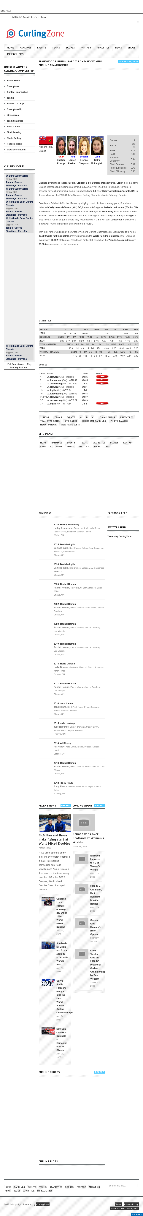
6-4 (99, 219)
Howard (62, 215)
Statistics (99, 442)
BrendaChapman (84, 161)
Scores (70, 47)
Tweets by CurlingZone (119, 536)
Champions (13, 86)
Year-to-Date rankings (120, 240)
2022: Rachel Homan (65, 604)
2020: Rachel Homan (65, 623)
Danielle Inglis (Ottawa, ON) (106, 182)
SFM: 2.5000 (13, 126)
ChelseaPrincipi (61, 161)
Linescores (13, 115)
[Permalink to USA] (48, 982)
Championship (14, 109)
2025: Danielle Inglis (64, 544)
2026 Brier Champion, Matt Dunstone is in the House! (96, 894)
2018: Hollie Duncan (64, 663)
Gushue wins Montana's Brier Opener (95, 927)
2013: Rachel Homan (65, 763)
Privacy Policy (131, 1204)
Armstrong (107, 211)
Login (44, 17)
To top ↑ (137, 1214)
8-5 (118, 215)
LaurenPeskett (72, 161)
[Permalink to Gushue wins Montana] (81, 923)
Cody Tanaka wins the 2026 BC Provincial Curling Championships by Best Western (98, 964)
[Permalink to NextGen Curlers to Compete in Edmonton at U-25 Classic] (48, 1031)
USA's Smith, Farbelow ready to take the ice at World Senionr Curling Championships (64, 996)
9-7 (86, 397)
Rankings (25, 47)
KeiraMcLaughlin (97, 161)
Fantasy (86, 47)
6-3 (94, 191)
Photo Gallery (14, 138)
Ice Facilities (15, 54)
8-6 (79, 207)
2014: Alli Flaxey (62, 743)
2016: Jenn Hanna (63, 703)
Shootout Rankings (94, 421)
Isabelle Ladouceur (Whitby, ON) (121, 207)
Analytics (103, 47)
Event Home (13, 80)
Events (41, 47)
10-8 (90, 211)
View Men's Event (16, 149)
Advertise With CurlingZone (124, 1208)
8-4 (87, 182)
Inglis (131, 215)
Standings (11, 185)
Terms (118, 1204)
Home (10, 47)
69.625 (42, 244)
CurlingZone (42, 1204)
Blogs (131, 47)
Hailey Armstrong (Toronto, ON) (118, 191)
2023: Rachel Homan (65, 584)
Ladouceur (116, 219)
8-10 (86, 383)
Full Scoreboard (15, 364)
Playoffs (22, 185)
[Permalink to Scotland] (48, 945)
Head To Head (14, 143)
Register (35, 17)
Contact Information (17, 92)
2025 (42, 333)
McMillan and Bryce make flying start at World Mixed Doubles (54, 839)
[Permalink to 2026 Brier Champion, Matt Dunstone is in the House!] (81, 889)
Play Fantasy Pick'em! (21, 365)
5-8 (85, 390)
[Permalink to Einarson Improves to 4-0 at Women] (81, 858)
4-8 (85, 403)
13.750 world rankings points (54, 236)
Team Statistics (15, 120)
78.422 (54, 240)
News (118, 47)
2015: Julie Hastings (64, 723)
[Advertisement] (20, 288)
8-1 (47, 215)
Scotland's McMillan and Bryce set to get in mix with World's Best (62, 954)
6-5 (94, 207)
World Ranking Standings (106, 236)
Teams (56, 47)
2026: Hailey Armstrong (66, 524)
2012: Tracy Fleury (63, 782)
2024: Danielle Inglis (64, 564)
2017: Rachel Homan (65, 683)
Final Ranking (14, 132)
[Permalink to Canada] (48, 901)
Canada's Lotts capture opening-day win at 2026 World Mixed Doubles (61, 913)
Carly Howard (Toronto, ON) (62, 207)
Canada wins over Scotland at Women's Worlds (88, 838)
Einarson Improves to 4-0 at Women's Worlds (95, 862)
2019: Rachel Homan (65, 643)
